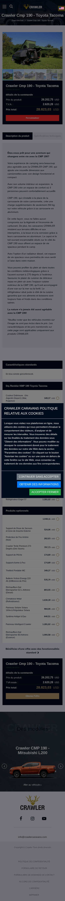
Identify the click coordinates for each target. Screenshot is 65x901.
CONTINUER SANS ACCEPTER (39, 476)
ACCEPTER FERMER (45, 492)
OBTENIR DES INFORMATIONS (39, 484)
